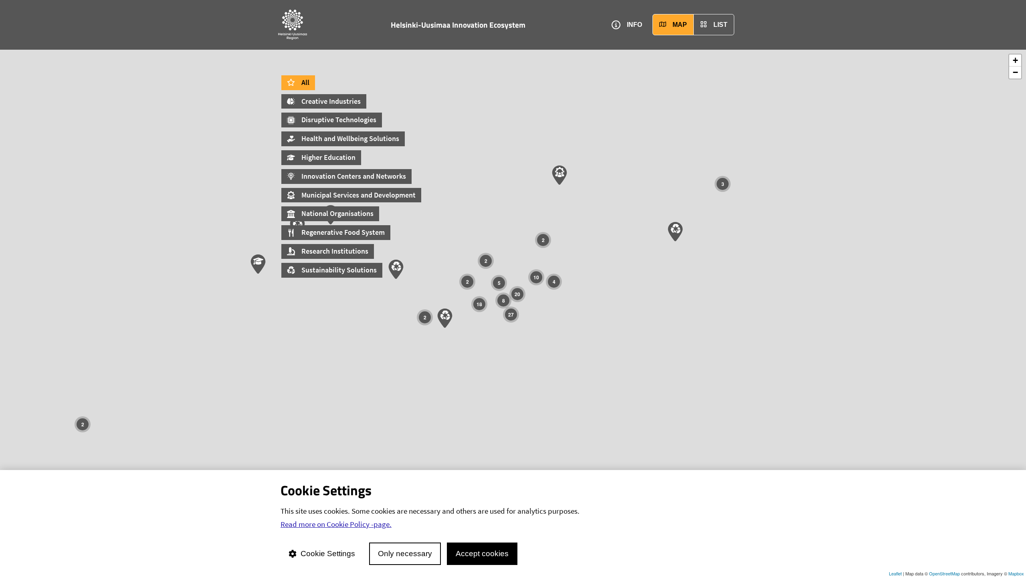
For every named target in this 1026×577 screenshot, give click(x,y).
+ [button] (1015, 60)
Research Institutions (334, 251)
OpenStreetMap (944, 573)
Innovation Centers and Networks (353, 176)
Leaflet (895, 573)
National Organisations (337, 213)
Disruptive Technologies (338, 119)
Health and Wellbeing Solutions (350, 138)
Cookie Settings (328, 553)
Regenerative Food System (343, 232)
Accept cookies (482, 553)
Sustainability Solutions (339, 269)
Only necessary (405, 553)
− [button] (1015, 72)
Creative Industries (331, 101)
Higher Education (328, 157)
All (305, 82)
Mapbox (1016, 573)
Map (680, 24)
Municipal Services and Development (358, 195)
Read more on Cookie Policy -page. (336, 524)
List (720, 24)
